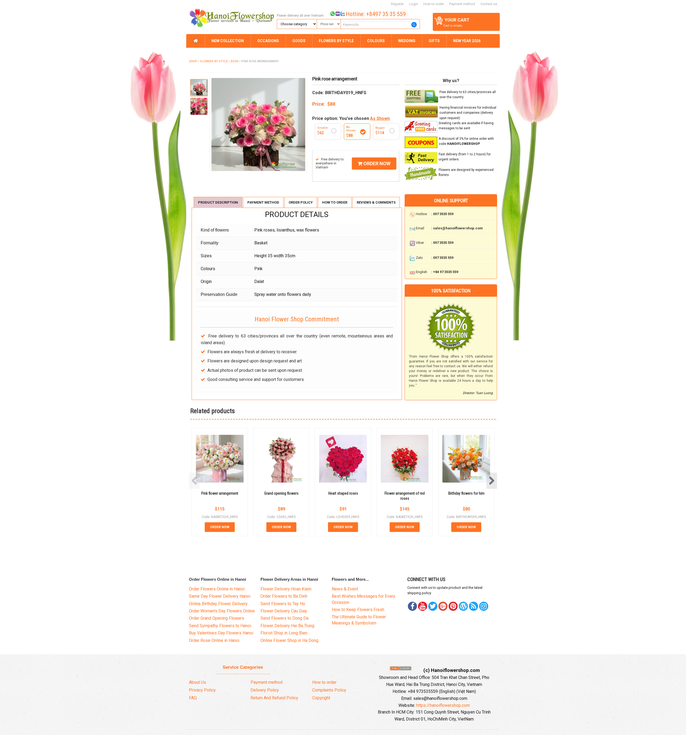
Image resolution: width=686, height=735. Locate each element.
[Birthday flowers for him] (466, 459)
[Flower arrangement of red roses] (404, 459)
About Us (197, 682)
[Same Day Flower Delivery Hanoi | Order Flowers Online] (230, 16)
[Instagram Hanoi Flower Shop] (483, 606)
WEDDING (406, 41)
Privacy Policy (202, 690)
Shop (193, 61)
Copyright (321, 697)
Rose (234, 61)
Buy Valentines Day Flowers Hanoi (221, 632)
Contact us (488, 4)
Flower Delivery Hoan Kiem (285, 588)
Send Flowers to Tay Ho (282, 603)
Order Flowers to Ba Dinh (283, 596)
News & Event (345, 588)
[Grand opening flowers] (281, 459)
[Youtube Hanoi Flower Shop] (422, 606)
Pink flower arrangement (219, 493)
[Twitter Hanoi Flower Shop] (432, 606)
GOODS (298, 41)
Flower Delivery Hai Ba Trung (287, 625)
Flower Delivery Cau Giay (283, 610)
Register (397, 4)
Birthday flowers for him (466, 493)
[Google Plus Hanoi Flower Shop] (442, 606)
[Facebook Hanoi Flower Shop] (412, 606)
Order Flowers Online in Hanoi (217, 588)
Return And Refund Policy (274, 697)
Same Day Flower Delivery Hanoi (219, 596)
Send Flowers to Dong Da (284, 618)
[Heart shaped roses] (343, 459)
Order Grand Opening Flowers (216, 618)
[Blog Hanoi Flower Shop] (463, 606)
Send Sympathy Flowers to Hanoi (220, 625)
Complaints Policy (329, 690)
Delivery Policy (265, 690)
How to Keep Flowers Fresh (358, 609)
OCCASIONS (268, 41)
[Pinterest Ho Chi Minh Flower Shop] (453, 606)
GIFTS (434, 41)
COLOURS (376, 41)
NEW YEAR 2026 (466, 41)
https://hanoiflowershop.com (443, 705)
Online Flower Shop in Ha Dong (289, 640)
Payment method (462, 4)
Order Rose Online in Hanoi (214, 640)
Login (413, 4)
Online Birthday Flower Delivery (218, 603)
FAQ (193, 697)
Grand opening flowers (281, 493)
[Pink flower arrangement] (220, 459)
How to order (433, 4)
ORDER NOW (376, 163)
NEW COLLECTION (227, 41)
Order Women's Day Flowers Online (222, 610)
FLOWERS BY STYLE (336, 41)
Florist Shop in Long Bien (283, 632)
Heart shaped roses (343, 493)
